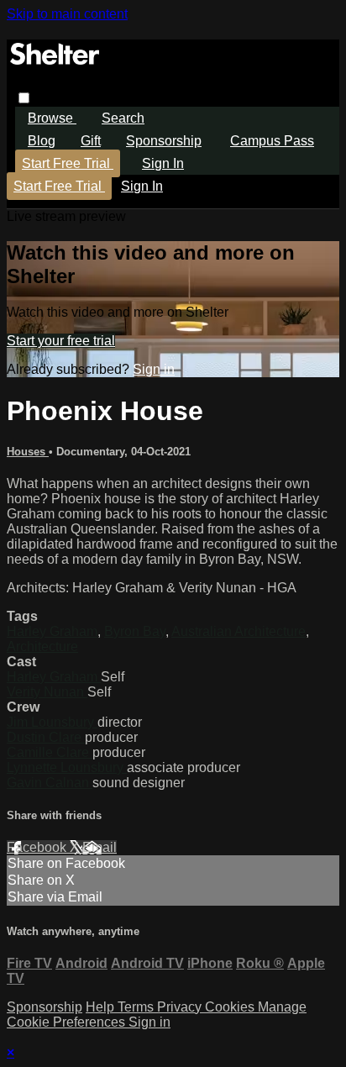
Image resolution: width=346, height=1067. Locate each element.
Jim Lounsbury (52, 722)
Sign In (142, 186)
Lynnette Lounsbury (67, 767)
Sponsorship (164, 141)
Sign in (163, 163)
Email (99, 847)
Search (123, 118)
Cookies (231, 1007)
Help (102, 1007)
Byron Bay (134, 631)
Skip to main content (67, 14)
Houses (28, 451)
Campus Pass (272, 141)
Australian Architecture (238, 631)
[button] (23, 97)
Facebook (38, 847)
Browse (52, 118)
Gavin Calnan (49, 782)
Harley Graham (52, 631)
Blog (41, 141)
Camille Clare (49, 752)
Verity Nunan (47, 692)
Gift (91, 141)
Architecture (42, 646)
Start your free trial (61, 341)
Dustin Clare (46, 737)
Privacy (181, 1007)
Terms (137, 1007)
